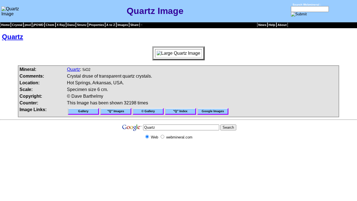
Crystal (17, 25)
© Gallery (148, 111)
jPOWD (38, 25)
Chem (50, 25)
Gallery (83, 111)
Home (5, 25)
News (262, 25)
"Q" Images (115, 111)
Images (122, 25)
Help (272, 25)
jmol (28, 25)
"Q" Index (180, 111)
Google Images (213, 111)
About (282, 25)
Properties (96, 25)
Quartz (12, 36)
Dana (71, 25)
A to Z (110, 25)
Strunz (82, 25)
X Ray (61, 25)
